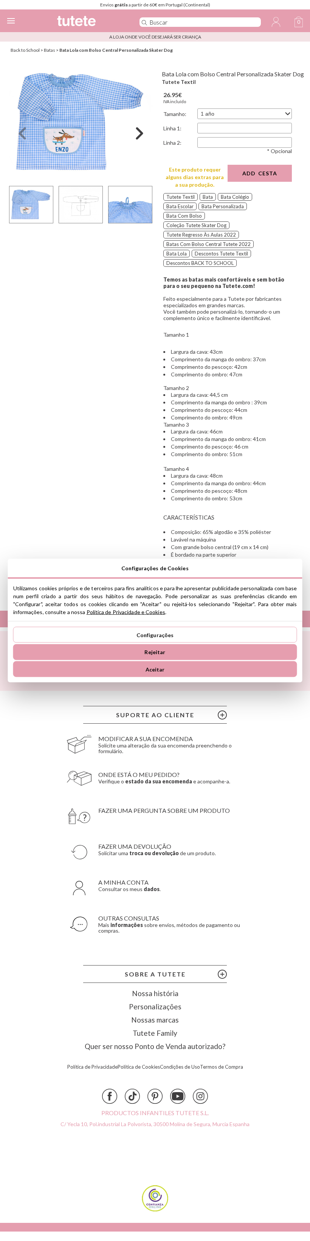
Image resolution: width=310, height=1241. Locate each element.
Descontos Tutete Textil (221, 254)
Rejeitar (154, 652)
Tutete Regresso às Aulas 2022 (201, 235)
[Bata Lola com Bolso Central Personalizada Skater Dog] (81, 122)
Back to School (25, 50)
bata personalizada (223, 206)
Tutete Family (155, 1033)
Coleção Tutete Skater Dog (196, 225)
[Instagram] (200, 1096)
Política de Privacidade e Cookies (126, 612)
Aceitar (155, 669)
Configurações (155, 634)
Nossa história (155, 993)
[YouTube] (177, 1096)
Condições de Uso (180, 1067)
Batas (49, 50)
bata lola (176, 254)
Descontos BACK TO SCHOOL (200, 263)
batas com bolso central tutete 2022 (208, 244)
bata (208, 197)
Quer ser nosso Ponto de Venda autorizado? (155, 1046)
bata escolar (180, 206)
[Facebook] (109, 1096)
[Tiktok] (132, 1096)
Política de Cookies (139, 1067)
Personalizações (155, 1006)
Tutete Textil (179, 82)
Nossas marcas (155, 1020)
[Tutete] (87, 22)
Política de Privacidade (92, 1067)
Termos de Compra (221, 1067)
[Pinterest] (155, 1096)
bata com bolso (184, 216)
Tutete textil (180, 197)
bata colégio (235, 197)
